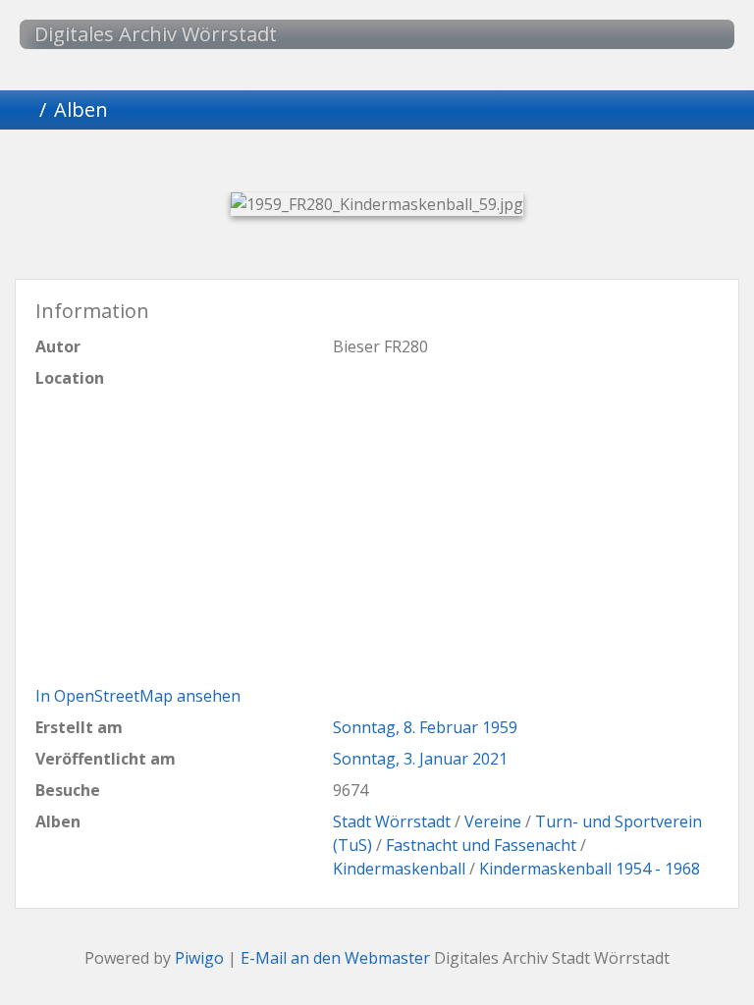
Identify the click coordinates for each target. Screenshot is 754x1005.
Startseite (23, 110)
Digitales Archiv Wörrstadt (155, 34)
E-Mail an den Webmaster (335, 958)
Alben (81, 109)
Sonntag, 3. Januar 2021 (420, 758)
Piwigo (199, 958)
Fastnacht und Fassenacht (481, 845)
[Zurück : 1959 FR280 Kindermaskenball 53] (276, 163)
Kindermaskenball (399, 868)
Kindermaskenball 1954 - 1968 (589, 868)
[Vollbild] (410, 163)
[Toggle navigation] (700, 34)
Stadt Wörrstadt (392, 821)
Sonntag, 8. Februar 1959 (425, 727)
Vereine (492, 821)
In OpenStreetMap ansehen (138, 696)
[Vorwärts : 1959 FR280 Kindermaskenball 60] (477, 163)
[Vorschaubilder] (343, 163)
